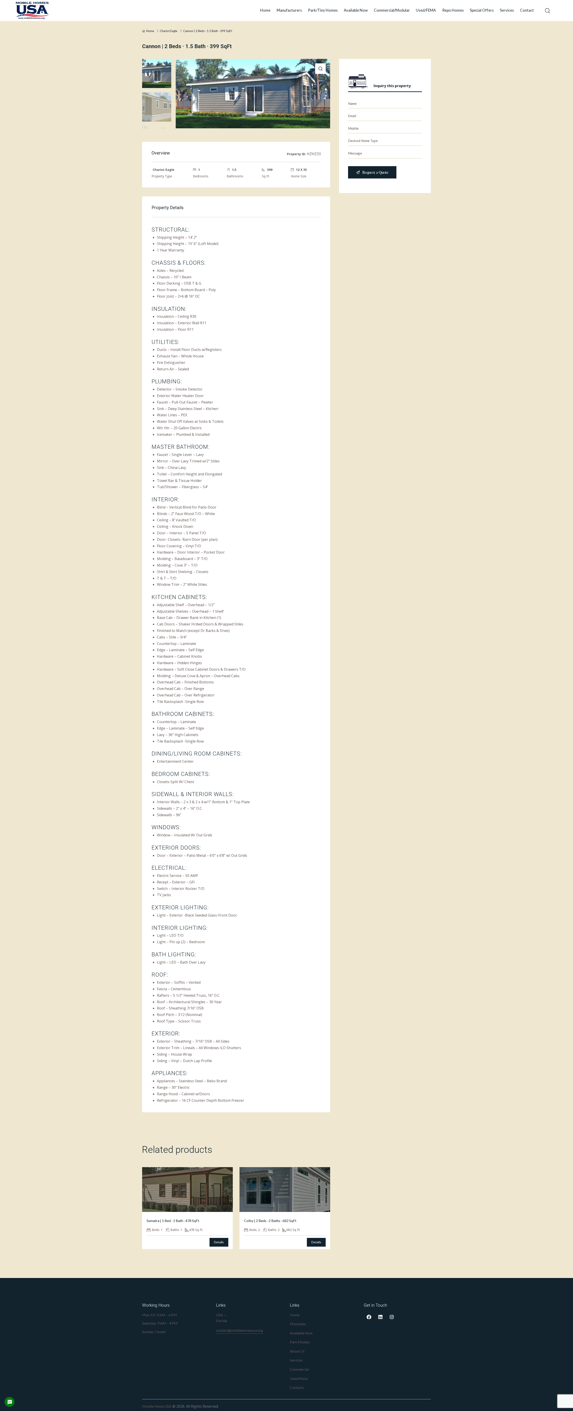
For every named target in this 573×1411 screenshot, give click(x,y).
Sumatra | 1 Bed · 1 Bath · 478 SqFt (173, 1220)
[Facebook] (369, 1317)
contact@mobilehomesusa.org (239, 1330)
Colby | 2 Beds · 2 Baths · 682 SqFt (270, 1220)
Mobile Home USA (156, 1406)
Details (219, 1242)
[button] (320, 68)
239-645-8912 (230, 1339)
